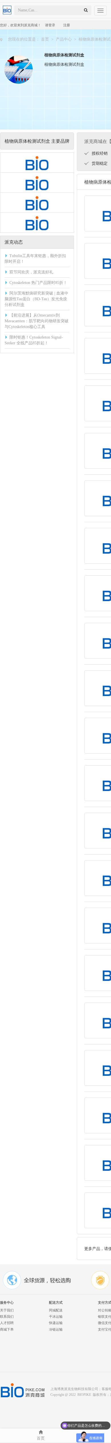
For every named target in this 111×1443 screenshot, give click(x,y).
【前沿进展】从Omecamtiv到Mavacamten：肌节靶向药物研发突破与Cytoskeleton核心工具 (37, 321)
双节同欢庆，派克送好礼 (31, 272)
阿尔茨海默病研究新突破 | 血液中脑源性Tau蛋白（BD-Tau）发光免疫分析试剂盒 (36, 299)
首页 (45, 39)
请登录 (50, 25)
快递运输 (56, 1323)
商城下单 (7, 1329)
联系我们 (7, 1317)
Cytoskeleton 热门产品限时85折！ (38, 283)
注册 (66, 25)
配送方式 (56, 1303)
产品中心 (64, 39)
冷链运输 (56, 1329)
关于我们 (7, 1310)
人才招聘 (7, 1323)
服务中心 (7, 1303)
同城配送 (56, 1310)
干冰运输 (56, 1317)
